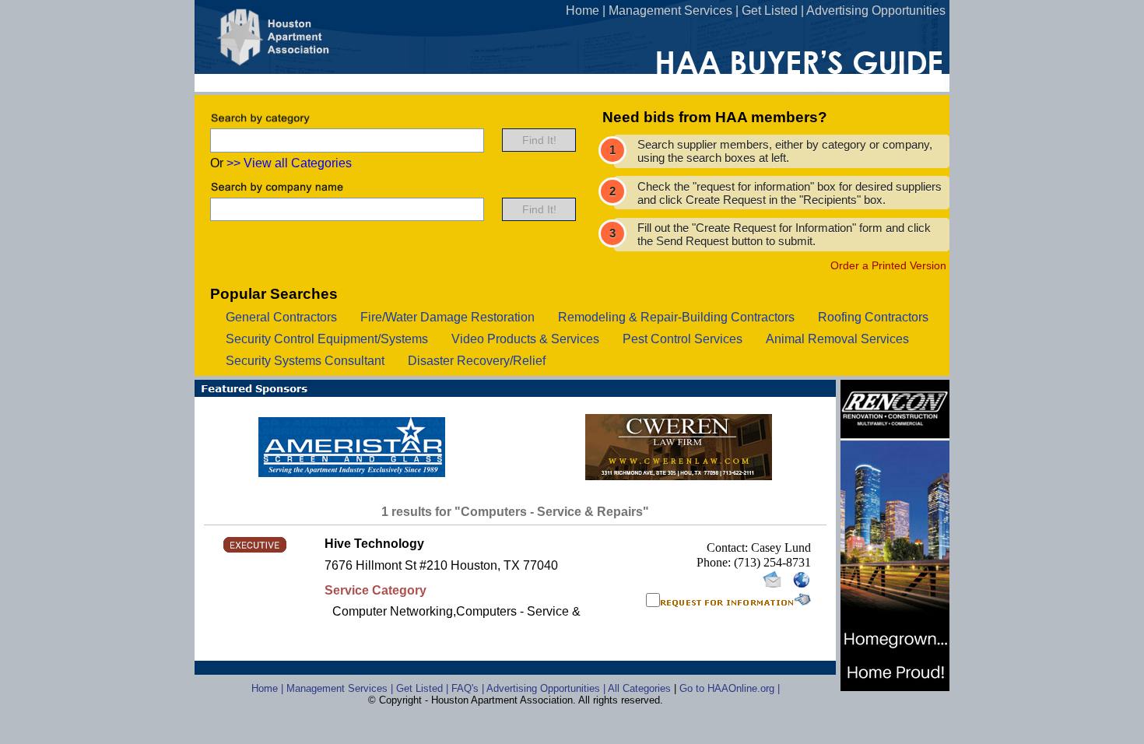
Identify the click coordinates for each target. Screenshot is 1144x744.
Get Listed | (423, 688)
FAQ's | (468, 688)
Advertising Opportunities (876, 10)
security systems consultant (305, 360)
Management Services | (341, 688)
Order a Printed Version (888, 265)
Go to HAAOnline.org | (729, 688)
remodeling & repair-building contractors (676, 317)
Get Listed (770, 10)
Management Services (670, 10)
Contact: (729, 547)
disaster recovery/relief (477, 360)
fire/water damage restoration (447, 317)
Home (582, 10)
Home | (268, 688)
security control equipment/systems (327, 339)
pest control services (682, 339)
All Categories (641, 688)
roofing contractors (873, 317)
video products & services (525, 339)
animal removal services (837, 339)
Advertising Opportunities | (547, 688)
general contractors (281, 317)
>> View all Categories (289, 163)
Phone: (715, 562)
